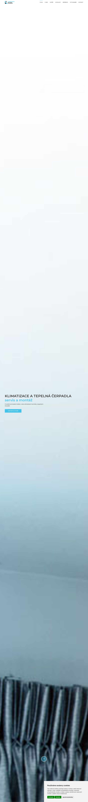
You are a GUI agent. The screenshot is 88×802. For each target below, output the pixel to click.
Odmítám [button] (58, 797)
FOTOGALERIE (73, 2)
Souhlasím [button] (50, 797)
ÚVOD (41, 2)
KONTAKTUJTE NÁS (13, 411)
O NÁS (46, 2)
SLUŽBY (51, 2)
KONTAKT (81, 2)
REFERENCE (65, 2)
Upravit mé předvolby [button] (68, 797)
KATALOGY (58, 2)
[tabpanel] (44, 403)
